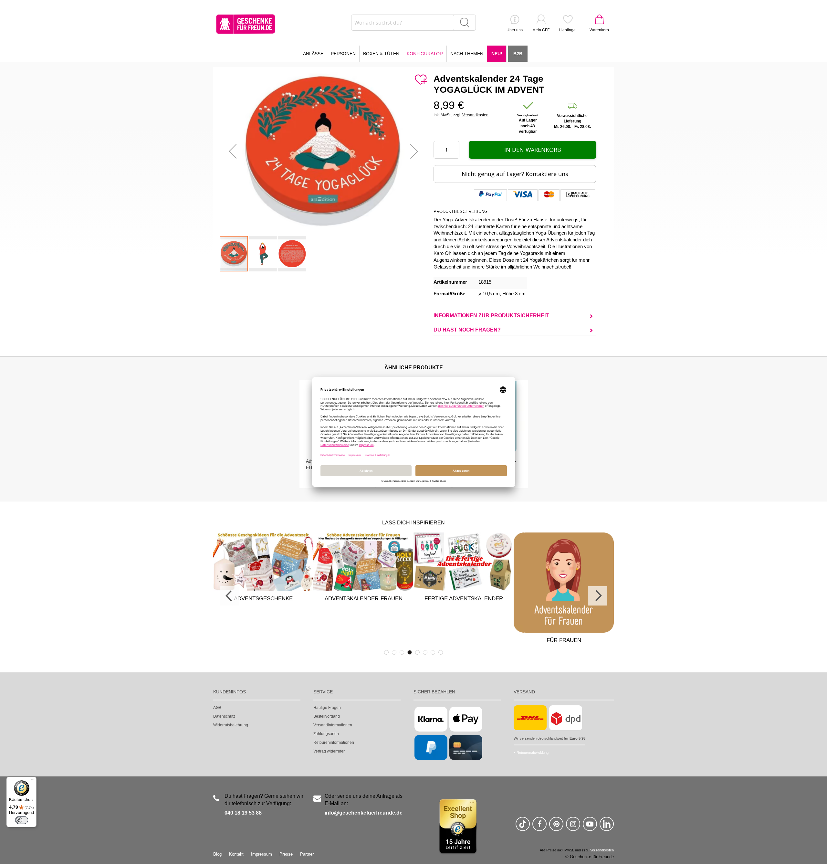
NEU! (496, 53)
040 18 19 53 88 (243, 813)
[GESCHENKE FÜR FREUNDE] (245, 24)
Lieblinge (567, 30)
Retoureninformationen (333, 742)
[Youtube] (590, 827)
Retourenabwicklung (533, 752)
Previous (229, 596)
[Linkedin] (607, 827)
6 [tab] (425, 652)
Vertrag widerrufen (329, 751)
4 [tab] (409, 652)
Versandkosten (475, 115)
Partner (307, 854)
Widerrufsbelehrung (230, 725)
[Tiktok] (523, 827)
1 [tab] (386, 652)
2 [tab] (394, 652)
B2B (517, 53)
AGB (217, 707)
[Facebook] (539, 827)
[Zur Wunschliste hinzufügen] (420, 79)
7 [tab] (433, 652)
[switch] (21, 820)
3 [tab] (402, 652)
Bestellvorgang (326, 716)
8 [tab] (440, 652)
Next (597, 596)
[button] (233, 151)
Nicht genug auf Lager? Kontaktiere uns (515, 174)
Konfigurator (425, 53)
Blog (217, 854)
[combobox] (413, 23)
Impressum (261, 854)
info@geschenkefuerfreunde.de (364, 813)
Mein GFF (541, 30)
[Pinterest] (556, 827)
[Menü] (33, 781)
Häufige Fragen (327, 707)
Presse (286, 854)
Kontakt (236, 854)
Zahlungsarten (326, 734)
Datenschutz (224, 716)
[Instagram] (573, 827)
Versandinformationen (332, 725)
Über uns (515, 30)
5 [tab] (417, 652)
